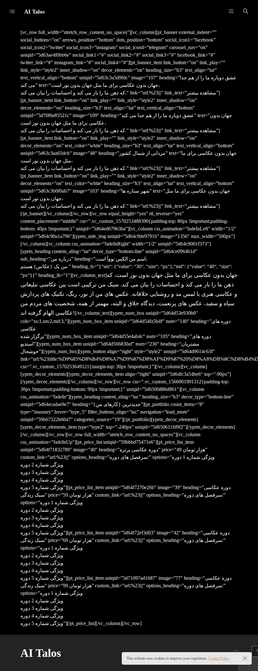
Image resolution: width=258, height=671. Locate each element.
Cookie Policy (219, 658)
